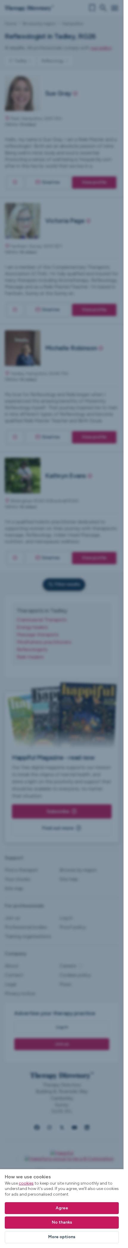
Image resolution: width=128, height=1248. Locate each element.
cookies (26, 1183)
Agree (62, 1208)
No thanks (62, 1222)
